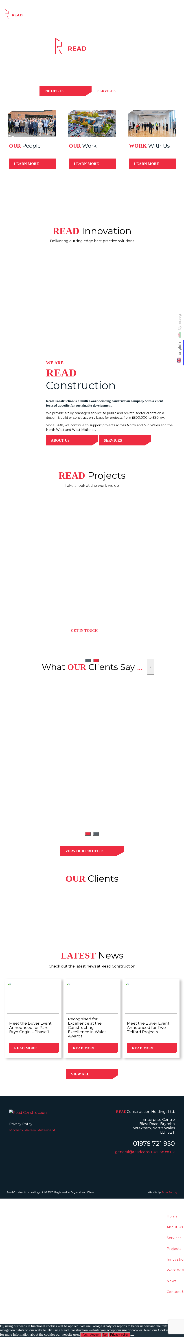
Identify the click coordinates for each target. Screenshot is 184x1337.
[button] (88, 834)
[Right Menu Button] (181, 1201)
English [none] (179, 349)
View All (80, 1074)
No (105, 1334)
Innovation (118, 15)
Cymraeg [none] (179, 322)
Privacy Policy (20, 1124)
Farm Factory (169, 1192)
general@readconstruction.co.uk (145, 1152)
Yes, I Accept (90, 1334)
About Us (60, 440)
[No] (132, 1335)
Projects (95, 15)
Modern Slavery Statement (32, 1130)
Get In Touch (84, 630)
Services (74, 15)
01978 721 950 (154, 1143)
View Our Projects (84, 851)
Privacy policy (119, 1334)
